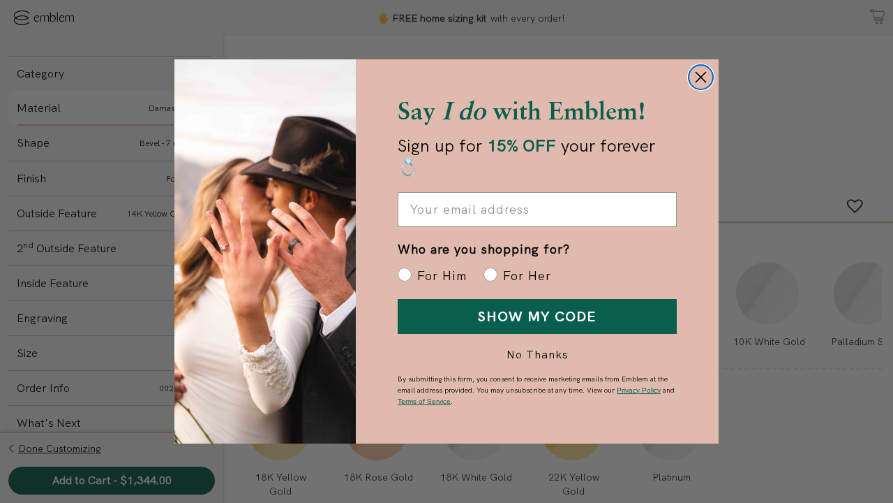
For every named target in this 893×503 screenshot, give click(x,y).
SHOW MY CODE (537, 316)
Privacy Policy (639, 390)
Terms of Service (424, 401)
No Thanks (537, 354)
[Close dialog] (701, 77)
